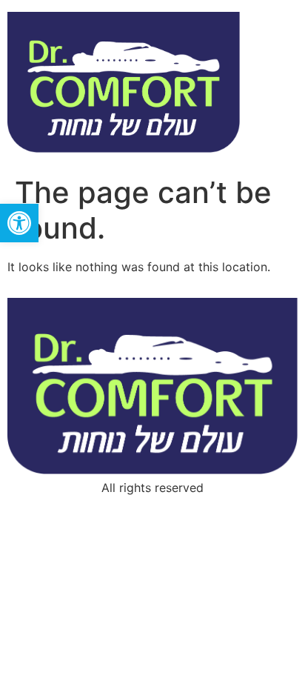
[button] (19, 223)
